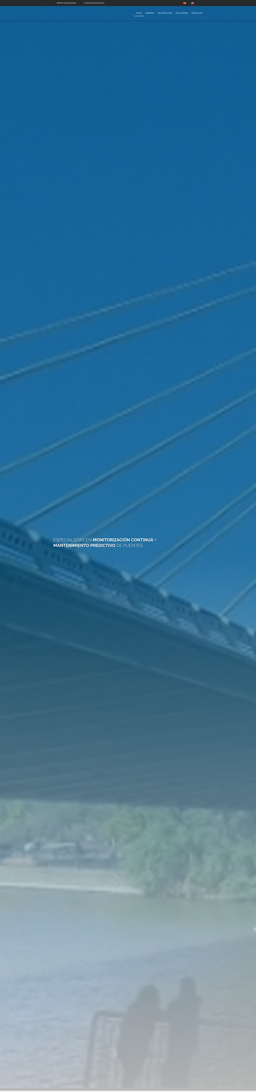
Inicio (139, 13)
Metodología (165, 13)
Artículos (196, 13)
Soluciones (181, 13)
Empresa (150, 13)
